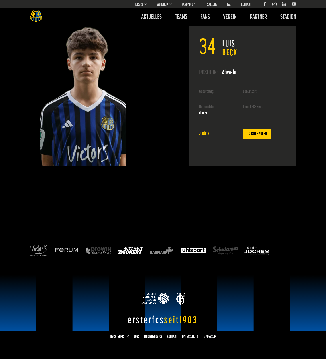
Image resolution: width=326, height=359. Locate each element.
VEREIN (230, 17)
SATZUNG (212, 5)
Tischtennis (117, 337)
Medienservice (153, 337)
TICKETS (138, 5)
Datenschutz (190, 337)
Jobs (136, 337)
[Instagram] (274, 4)
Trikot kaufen (257, 134)
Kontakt (246, 5)
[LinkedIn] (284, 4)
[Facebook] (265, 4)
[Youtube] (294, 4)
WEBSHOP (162, 5)
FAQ (229, 5)
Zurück (204, 134)
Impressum (209, 337)
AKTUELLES (151, 17)
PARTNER (258, 17)
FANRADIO (187, 5)
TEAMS (181, 17)
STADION (288, 17)
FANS (205, 17)
